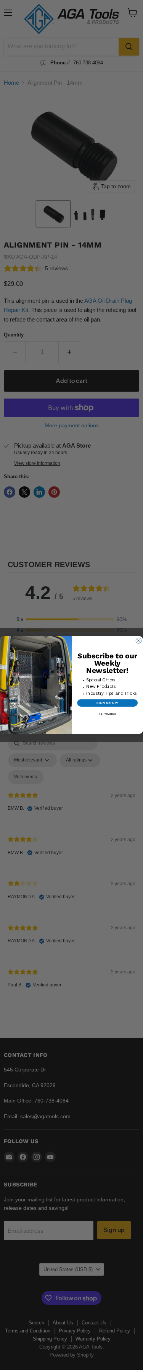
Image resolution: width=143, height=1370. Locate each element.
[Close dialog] (138, 640)
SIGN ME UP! (107, 702)
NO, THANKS (107, 714)
